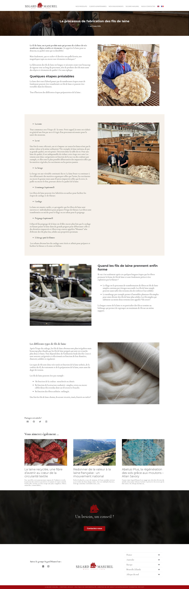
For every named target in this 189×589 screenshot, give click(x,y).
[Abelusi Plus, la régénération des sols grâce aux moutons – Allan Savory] (143, 440)
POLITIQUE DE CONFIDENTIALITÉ (85, 587)
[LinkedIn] (43, 566)
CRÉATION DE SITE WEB (105, 587)
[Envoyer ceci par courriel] (27, 422)
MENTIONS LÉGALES (66, 587)
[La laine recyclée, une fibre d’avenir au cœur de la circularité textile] (45, 440)
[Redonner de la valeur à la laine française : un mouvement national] (94, 440)
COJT (142, 587)
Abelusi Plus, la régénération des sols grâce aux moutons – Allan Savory (143, 473)
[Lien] (41, 5)
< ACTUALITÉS (94, 26)
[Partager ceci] (34, 422)
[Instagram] (48, 566)
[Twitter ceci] (40, 422)
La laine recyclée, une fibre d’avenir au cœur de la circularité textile (43, 473)
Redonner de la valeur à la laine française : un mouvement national (92, 473)
